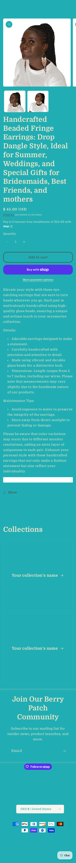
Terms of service (28, 848)
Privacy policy (56, 842)
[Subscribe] (64, 751)
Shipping (8, 214)
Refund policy (34, 842)
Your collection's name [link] (35, 575)
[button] (5, 6)
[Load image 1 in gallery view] (14, 101)
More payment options (38, 279)
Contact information (40, 855)
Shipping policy (53, 848)
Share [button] (12, 492)
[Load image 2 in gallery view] (37, 101)
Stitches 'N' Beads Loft (35, 837)
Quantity (9, 233)
